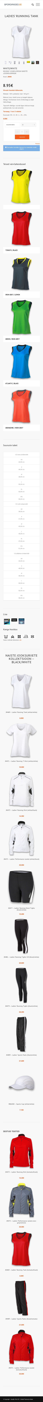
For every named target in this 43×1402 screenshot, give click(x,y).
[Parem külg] (19, 62)
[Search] (31, 4)
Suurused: (10, 125)
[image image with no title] (22, 190)
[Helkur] (28, 62)
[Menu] (37, 4)
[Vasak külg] (24, 62)
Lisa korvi (22, 137)
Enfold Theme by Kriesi (27, 1399)
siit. (20, 640)
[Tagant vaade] (14, 62)
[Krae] (10, 62)
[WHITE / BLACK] (21, 42)
